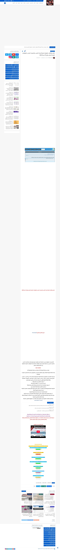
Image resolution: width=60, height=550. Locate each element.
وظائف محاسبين (8, 76)
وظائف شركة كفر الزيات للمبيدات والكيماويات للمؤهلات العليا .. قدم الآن (9, 89)
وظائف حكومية (16, 72)
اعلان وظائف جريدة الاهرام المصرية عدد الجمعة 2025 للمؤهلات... (28, 503)
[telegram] (9, 0)
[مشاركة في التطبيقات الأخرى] (34, 486)
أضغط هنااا (34, 332)
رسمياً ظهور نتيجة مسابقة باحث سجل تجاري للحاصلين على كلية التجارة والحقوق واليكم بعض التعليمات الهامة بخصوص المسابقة (9, 123)
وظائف (17, 66)
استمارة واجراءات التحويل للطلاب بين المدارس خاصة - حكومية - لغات (9, 84)
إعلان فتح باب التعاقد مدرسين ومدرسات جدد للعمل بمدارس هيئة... (43, 408)
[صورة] (16, 84)
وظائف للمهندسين (15, 76)
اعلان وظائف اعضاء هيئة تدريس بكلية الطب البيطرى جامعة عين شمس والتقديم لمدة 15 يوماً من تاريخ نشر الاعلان (9, 118)
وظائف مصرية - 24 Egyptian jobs (42, 548)
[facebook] (13, 0)
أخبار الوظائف (53, 528)
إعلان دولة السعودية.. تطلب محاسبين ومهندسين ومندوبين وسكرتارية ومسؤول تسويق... (40, 405)
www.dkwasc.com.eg (38, 400)
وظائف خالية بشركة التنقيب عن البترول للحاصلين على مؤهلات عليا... (50, 515)
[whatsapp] (5, 0)
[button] (49, 486)
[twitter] (8, 0)
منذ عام (53, 500)
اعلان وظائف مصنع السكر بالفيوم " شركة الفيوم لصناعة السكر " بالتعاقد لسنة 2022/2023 (9, 94)
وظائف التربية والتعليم (15, 68)
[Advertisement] (30, 12)
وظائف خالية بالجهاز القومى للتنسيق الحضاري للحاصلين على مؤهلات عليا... (38, 503)
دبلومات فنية (47, 528)
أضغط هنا (38, 458)
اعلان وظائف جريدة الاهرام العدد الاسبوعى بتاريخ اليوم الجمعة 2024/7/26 (27, 515)
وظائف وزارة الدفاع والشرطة (14, 78)
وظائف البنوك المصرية (10, 66)
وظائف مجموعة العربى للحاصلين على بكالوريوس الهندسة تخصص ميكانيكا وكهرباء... (38, 515)
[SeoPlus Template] (54, 548)
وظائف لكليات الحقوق (15, 74)
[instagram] (10, 57)
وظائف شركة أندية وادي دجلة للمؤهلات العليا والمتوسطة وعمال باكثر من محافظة (9, 108)
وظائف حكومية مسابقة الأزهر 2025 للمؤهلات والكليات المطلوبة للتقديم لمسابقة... (36, 47)
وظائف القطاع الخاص (15, 70)
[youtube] (11, 0)
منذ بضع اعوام (50, 404)
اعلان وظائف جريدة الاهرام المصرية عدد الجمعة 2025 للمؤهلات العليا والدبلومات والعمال (9, 127)
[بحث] (5, 3)
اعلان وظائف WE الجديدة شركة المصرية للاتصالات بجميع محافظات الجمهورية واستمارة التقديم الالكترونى (9, 113)
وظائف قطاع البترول (9, 72)
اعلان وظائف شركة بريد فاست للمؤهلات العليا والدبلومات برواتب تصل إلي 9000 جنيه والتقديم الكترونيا (9, 99)
